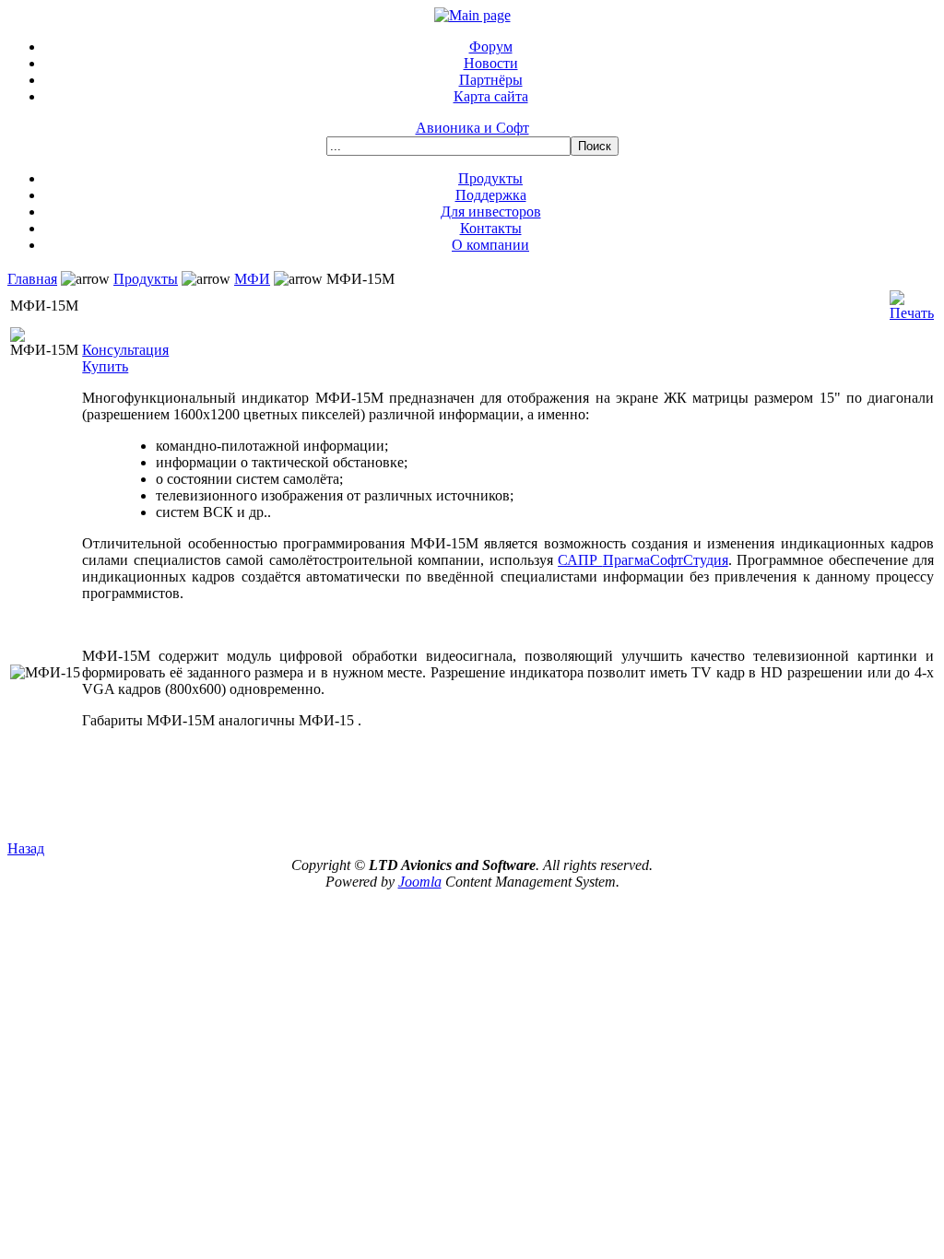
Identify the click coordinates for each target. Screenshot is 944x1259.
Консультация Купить (125, 358)
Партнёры (491, 80)
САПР (580, 560)
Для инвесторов (491, 211)
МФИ (252, 279)
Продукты (490, 178)
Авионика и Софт (472, 127)
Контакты (491, 228)
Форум (491, 46)
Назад (25, 848)
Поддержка (490, 195)
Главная (32, 279)
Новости (491, 63)
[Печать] (912, 301)
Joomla (420, 881)
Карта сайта (491, 96)
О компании (490, 245)
